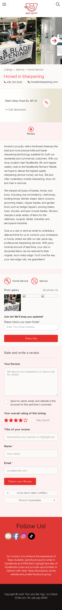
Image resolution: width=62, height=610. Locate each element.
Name (8, 446)
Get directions (17, 109)
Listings (8, 69)
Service (20, 69)
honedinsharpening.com (44, 82)
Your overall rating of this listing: (25, 413)
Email (8, 463)
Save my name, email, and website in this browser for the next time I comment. (33, 403)
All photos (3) (50, 290)
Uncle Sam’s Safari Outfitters (32, 493)
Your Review (12, 364)
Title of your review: (17, 429)
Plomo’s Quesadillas (30, 500)
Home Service (35, 69)
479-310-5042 (14, 82)
